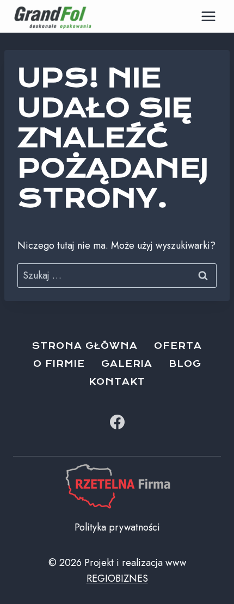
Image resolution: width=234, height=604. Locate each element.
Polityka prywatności (117, 527)
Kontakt (117, 382)
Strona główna (85, 346)
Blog (185, 364)
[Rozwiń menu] (208, 16)
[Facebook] (117, 422)
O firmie (59, 364)
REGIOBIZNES (117, 578)
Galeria (126, 364)
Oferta (178, 346)
